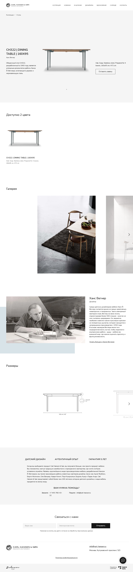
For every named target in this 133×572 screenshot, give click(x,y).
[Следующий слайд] (129, 234)
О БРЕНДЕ (113, 5)
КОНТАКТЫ (123, 5)
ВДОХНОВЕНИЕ (102, 5)
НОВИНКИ (67, 5)
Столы (19, 15)
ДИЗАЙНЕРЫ (89, 5)
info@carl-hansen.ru (84, 493)
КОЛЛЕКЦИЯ (57, 5)
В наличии (78, 5)
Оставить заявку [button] (105, 71)
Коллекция (10, 15)
